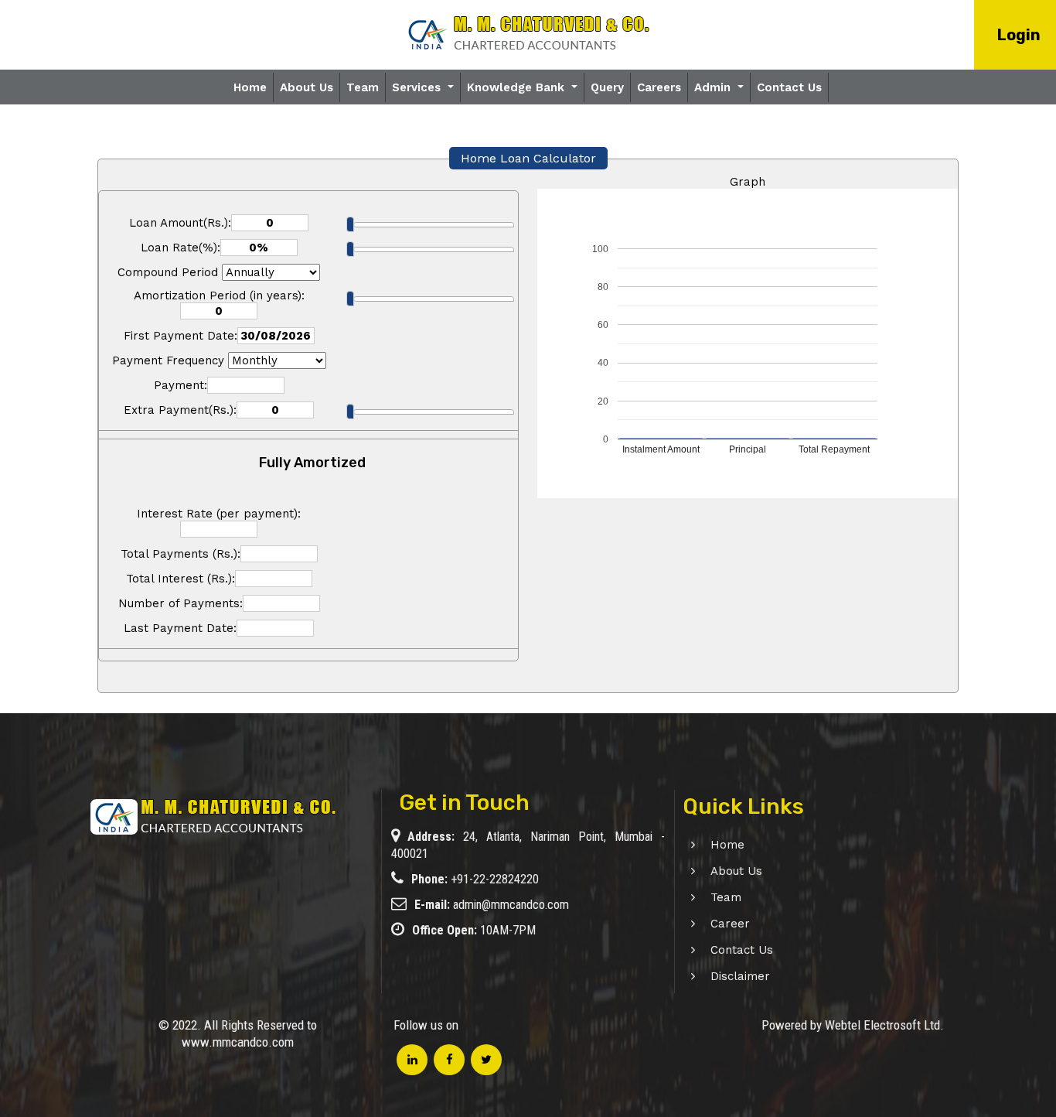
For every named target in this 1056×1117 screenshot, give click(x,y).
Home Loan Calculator (528, 158)
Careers (659, 87)
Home (250, 87)
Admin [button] (714, 87)
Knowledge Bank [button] (517, 87)
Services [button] (418, 87)
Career (730, 924)
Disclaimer (740, 976)
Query (607, 87)
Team (362, 87)
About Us (306, 87)
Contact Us (789, 87)
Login (1019, 35)
